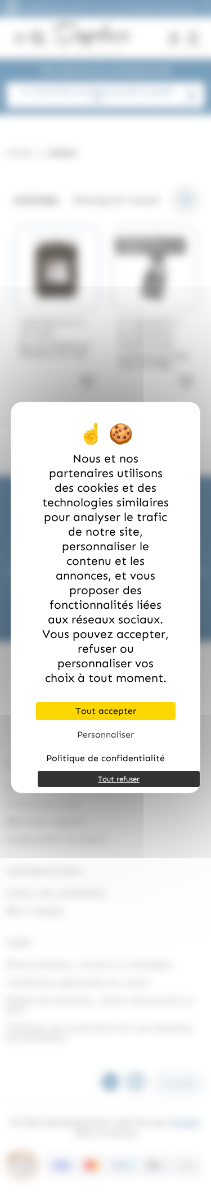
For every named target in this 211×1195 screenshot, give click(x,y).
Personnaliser (105, 734)
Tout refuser (119, 779)
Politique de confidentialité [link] (105, 758)
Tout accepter (105, 711)
